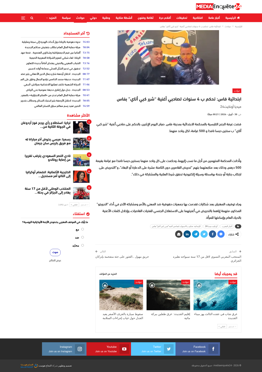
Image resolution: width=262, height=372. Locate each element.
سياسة (66, 18)
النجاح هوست (45, 365)
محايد (75, 245)
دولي (93, 18)
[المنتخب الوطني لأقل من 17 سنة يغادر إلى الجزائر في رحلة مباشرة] (81, 193)
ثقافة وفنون (145, 18)
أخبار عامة (214, 18)
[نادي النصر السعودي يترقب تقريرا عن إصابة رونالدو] (81, 160)
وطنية (106, 18)
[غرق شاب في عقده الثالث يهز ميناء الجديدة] (215, 295)
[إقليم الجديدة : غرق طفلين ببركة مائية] (168, 295)
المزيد (52, 18)
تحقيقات (181, 18)
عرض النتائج (55, 260)
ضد (77, 237)
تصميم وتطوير (65, 365)
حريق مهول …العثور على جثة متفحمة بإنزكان (122, 256)
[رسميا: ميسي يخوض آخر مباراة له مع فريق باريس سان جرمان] (81, 144)
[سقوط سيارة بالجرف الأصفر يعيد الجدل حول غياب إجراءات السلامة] (121, 295)
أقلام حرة (165, 18)
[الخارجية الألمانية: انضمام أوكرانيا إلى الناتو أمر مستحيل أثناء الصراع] (81, 177)
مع (77, 229)
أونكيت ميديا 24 (211, 226)
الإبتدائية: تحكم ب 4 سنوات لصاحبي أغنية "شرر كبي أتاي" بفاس (176, 226)
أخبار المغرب (227, 226)
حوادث (80, 18)
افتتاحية (198, 18)
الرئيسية (230, 18)
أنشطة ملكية (124, 18)
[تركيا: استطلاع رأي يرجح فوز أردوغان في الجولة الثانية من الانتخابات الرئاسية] (81, 127)
